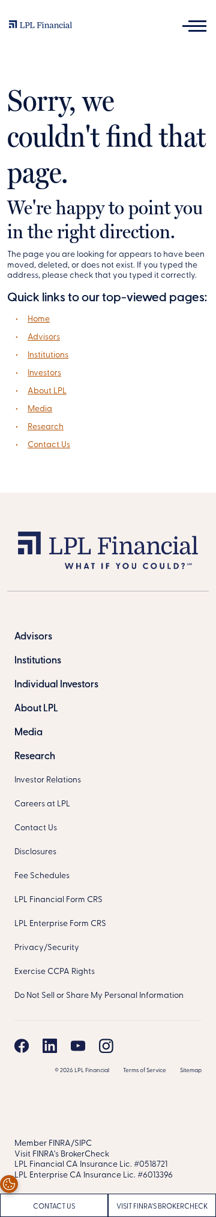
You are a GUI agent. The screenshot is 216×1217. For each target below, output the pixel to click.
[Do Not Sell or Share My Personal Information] (9, 1184)
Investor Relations (47, 780)
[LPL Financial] (40, 27)
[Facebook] (21, 1046)
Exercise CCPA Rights (54, 971)
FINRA (60, 1143)
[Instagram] (106, 1046)
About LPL (47, 391)
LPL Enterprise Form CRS (60, 923)
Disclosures (35, 852)
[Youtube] (78, 1046)
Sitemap (191, 1070)
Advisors (44, 337)
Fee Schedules (42, 876)
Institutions (48, 355)
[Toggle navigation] (194, 26)
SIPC (83, 1143)
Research (46, 427)
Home (39, 319)
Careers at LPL (42, 804)
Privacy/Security (46, 947)
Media (40, 409)
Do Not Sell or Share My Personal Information (99, 995)
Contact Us (49, 445)
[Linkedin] (50, 1046)
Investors (44, 373)
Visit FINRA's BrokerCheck (162, 1206)
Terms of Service (144, 1070)
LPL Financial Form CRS (58, 900)
